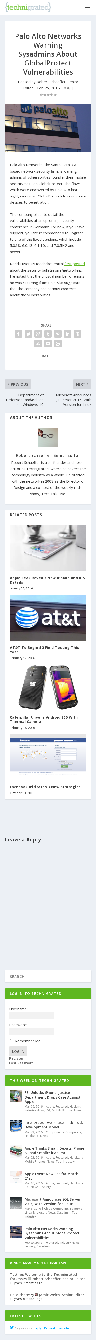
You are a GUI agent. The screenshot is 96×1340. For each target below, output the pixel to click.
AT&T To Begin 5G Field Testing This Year (44, 649)
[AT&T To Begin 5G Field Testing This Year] (48, 618)
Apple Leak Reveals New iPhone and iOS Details (47, 580)
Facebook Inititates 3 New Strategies (45, 786)
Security (45, 1187)
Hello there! (20, 1294)
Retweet (49, 1328)
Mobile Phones (62, 1110)
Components (55, 1132)
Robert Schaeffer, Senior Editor (48, 455)
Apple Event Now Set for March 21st (51, 1175)
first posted (74, 263)
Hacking (75, 1106)
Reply (38, 1328)
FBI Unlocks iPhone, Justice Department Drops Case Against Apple (52, 1097)
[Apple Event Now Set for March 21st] (16, 1177)
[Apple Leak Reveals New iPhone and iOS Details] (48, 548)
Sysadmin (63, 1212)
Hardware (32, 1136)
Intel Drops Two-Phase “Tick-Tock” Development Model (54, 1124)
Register (16, 1058)
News (78, 1110)
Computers (73, 1132)
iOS (48, 1110)
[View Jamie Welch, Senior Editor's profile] (36, 1294)
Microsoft (40, 1212)
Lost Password (21, 1063)
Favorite (63, 1328)
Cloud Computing (56, 1209)
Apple (50, 1106)
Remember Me (28, 1040)
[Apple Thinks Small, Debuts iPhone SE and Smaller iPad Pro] (16, 1151)
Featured (62, 1106)
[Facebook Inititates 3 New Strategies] (48, 757)
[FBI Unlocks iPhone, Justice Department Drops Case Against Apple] (16, 1096)
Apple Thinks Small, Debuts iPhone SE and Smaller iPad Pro (54, 1150)
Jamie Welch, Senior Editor (61, 1294)
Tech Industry (65, 1161)
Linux (28, 1212)
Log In (18, 1051)
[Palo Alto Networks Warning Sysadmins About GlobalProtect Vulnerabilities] (48, 128)
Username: (18, 1008)
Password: (18, 1024)
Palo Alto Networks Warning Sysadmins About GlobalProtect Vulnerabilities (52, 1233)
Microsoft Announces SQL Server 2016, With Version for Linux (52, 1201)
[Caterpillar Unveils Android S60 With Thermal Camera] (48, 687)
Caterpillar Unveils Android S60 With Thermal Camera (44, 719)
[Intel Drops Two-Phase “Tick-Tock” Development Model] (16, 1126)
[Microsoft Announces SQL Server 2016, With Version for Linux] (16, 1203)
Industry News (34, 1110)
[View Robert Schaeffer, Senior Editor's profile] (29, 1278)
